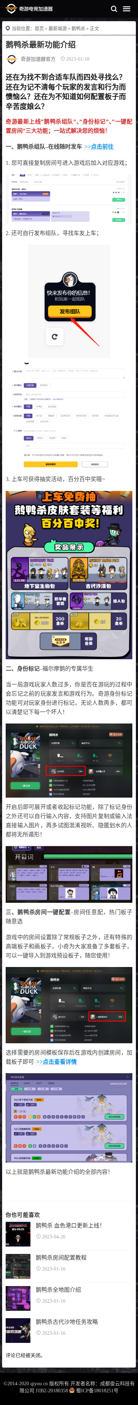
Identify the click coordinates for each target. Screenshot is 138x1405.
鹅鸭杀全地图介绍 (58, 1290)
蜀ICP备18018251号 (97, 1390)
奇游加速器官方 (38, 59)
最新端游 (57, 28)
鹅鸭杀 (78, 28)
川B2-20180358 (52, 1390)
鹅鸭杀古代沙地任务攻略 (67, 1322)
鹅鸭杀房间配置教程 (61, 1258)
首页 (39, 28)
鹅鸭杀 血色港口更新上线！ (70, 1226)
